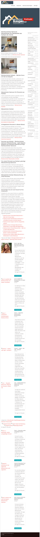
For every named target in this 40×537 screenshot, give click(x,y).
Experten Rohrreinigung (9, 535)
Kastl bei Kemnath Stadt (33, 52)
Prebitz (33, 122)
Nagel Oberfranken (33, 62)
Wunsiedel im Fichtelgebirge (33, 118)
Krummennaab (33, 108)
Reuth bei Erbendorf (33, 114)
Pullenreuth (33, 72)
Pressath (33, 96)
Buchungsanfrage (18, 275)
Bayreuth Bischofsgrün (33, 135)
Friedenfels (33, 104)
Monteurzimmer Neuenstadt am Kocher (10, 158)
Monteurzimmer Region (27, 5)
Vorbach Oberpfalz (33, 92)
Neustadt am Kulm (33, 66)
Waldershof (33, 100)
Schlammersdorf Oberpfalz (33, 111)
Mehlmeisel (33, 55)
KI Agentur (3, 535)
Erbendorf (33, 74)
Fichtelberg (33, 83)
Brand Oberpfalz (33, 43)
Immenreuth (33, 37)
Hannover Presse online (6, 421)
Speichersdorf (33, 58)
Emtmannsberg (33, 130)
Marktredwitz (33, 124)
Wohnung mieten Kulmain (16, 239)
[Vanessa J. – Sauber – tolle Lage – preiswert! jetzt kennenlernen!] (6, 353)
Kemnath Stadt (33, 39)
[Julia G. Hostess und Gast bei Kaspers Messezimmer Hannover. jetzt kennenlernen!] (6, 502)
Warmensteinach (33, 77)
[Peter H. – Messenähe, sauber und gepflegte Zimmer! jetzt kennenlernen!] (6, 435)
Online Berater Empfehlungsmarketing (16, 420)
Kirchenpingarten (33, 60)
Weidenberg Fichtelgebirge (33, 89)
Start (2, 28)
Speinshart (33, 95)
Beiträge (35, 5)
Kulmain (15, 247)
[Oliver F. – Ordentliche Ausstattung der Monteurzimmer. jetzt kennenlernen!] (6, 317)
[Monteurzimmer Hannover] (7, 2)
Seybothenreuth (33, 80)
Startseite (13, 5)
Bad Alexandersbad (33, 102)
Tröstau (33, 85)
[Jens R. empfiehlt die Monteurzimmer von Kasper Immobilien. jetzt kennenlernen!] (6, 283)
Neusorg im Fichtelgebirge (33, 46)
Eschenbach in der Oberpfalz (33, 126)
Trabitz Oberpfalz (33, 68)
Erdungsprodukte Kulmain (17, 237)
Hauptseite (19, 5)
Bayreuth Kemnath (33, 40)
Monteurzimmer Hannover (19, 54)
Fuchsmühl (33, 133)
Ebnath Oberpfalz (33, 48)
